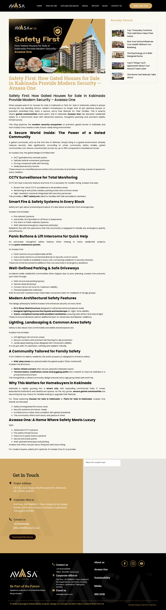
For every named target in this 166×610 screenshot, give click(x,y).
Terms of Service (148, 605)
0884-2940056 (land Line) (26, 527)
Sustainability (102, 577)
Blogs (105, 6)
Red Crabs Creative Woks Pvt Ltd (87, 603)
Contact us (116, 6)
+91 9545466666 (21, 523)
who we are (51, 6)
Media (85, 6)
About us (99, 562)
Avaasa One (101, 569)
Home (39, 6)
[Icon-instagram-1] (133, 564)
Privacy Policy (134, 605)
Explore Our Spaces (70, 6)
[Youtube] (141, 564)
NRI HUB (95, 6)
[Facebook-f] (125, 564)
